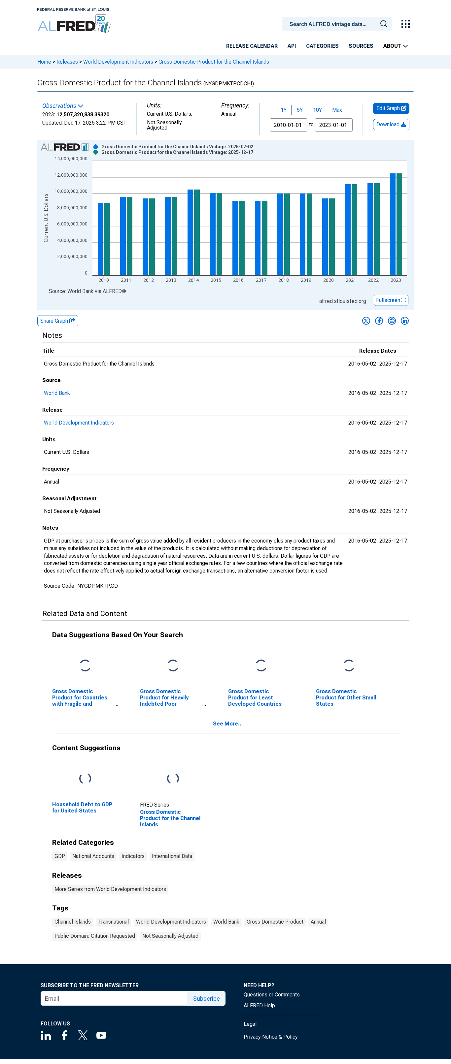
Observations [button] (60, 106)
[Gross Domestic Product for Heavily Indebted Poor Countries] (173, 666)
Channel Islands (72, 922)
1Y (284, 110)
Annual (318, 922)
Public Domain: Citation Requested (94, 936)
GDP (59, 856)
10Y (317, 110)
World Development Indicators (118, 62)
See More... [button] (228, 724)
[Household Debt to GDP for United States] (85, 779)
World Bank (57, 393)
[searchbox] (338, 24)
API (292, 46)
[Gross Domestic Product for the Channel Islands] (173, 779)
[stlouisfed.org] (73, 9)
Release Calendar (252, 46)
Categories (322, 46)
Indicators (133, 856)
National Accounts (93, 856)
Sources (361, 46)
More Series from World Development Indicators (110, 889)
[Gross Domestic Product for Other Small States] (349, 666)
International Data (172, 856)
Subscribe (206, 998)
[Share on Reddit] (392, 321)
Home (44, 62)
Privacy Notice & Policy (271, 1037)
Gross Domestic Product (275, 922)
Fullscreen (388, 300)
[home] (74, 24)
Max (337, 110)
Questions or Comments (272, 994)
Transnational (113, 922)
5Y (300, 110)
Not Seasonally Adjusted (170, 936)
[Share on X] (366, 321)
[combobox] (338, 23)
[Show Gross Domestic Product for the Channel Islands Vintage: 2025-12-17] (177, 152)
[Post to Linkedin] (405, 321)
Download (388, 124)
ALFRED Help (259, 1005)
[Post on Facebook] (379, 321)
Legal (250, 1024)
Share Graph (54, 321)
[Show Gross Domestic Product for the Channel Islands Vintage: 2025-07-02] (177, 146)
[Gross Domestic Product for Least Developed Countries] (261, 666)
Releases (67, 62)
